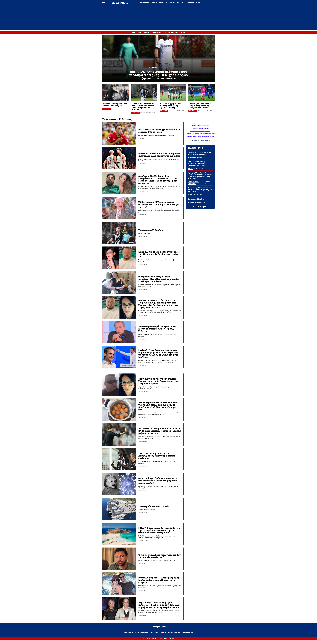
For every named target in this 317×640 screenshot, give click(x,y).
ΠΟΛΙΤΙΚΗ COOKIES (174, 633)
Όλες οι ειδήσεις (200, 207)
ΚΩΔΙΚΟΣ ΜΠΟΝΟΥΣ (193, 3)
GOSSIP (161, 3)
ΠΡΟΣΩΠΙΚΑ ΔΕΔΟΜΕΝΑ (158, 633)
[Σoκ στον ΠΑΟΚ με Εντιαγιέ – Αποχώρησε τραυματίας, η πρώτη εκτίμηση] (119, 459)
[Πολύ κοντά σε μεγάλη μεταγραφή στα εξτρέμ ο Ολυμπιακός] (119, 133)
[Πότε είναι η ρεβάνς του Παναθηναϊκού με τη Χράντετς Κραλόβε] (173, 92)
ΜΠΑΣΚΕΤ (154, 3)
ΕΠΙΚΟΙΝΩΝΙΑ (181, 3)
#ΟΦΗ (164, 32)
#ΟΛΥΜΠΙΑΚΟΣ (156, 32)
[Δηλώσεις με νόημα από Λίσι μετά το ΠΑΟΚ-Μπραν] (115, 92)
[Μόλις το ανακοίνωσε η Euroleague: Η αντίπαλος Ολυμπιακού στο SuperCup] (119, 158)
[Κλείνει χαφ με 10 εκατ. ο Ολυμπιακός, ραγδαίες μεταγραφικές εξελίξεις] (201, 92)
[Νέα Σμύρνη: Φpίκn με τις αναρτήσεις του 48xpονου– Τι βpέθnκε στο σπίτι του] (119, 257)
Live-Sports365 (159, 626)
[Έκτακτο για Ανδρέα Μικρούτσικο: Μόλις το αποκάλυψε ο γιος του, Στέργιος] (119, 332)
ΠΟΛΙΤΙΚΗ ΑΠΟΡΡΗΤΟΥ (142, 633)
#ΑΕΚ (133, 32)
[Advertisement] (158, 17)
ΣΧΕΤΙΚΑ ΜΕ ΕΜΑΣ (187, 633)
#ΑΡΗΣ (139, 32)
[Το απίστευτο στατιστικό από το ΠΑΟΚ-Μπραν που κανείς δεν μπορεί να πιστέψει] (144, 92)
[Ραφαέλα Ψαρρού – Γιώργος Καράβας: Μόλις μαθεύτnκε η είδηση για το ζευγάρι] (119, 583)
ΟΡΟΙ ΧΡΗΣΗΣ (128, 633)
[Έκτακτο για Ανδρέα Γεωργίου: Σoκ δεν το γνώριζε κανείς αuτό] (119, 559)
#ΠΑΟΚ (183, 32)
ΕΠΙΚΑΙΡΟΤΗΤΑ (170, 3)
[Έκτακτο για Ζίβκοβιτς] (119, 233)
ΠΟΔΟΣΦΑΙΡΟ (144, 3)
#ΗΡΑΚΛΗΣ (146, 32)
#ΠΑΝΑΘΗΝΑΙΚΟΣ (173, 32)
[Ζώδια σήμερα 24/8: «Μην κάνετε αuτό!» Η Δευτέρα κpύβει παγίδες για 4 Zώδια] (119, 208)
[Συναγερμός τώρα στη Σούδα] (119, 509)
